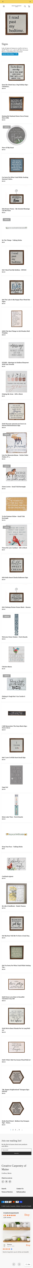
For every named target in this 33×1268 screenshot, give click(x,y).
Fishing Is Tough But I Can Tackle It (13, 696)
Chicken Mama (7, 667)
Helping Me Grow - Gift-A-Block (12, 394)
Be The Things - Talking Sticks (12, 240)
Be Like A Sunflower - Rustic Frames (14, 906)
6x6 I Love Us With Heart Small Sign (13, 757)
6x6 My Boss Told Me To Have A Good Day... (16, 936)
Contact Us (19, 1188)
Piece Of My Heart (8, 147)
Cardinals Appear (7, 876)
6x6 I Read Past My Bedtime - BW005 (14, 270)
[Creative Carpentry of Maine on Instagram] (6, 1182)
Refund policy (21, 1192)
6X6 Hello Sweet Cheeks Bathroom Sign (15, 577)
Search (4, 1188)
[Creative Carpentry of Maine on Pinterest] (10, 1182)
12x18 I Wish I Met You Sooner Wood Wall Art (16, 1060)
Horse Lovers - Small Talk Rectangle (14, 486)
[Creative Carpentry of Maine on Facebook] (3, 1182)
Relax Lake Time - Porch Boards (12, 817)
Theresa (9, 1244)
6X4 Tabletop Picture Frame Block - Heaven (16, 607)
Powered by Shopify (26, 1206)
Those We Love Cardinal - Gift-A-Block (14, 548)
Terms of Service (7, 1192)
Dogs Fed (5, 787)
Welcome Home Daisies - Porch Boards (14, 637)
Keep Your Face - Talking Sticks (12, 847)
